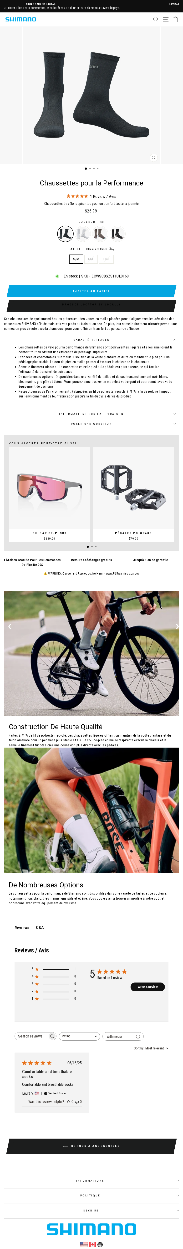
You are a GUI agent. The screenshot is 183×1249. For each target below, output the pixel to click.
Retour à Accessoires (95, 1146)
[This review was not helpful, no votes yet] (77, 1101)
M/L (91, 259)
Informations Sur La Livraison (91, 414)
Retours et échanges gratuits (91, 560)
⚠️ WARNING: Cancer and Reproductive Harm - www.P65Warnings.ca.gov (91, 573)
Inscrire (90, 1210)
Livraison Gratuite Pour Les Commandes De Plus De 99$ (32, 562)
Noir (65, 234)
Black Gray (117, 234)
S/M (76, 259)
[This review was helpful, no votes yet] (68, 1101)
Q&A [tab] (40, 927)
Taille (88, 249)
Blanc (83, 234)
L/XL (106, 259)
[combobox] (79, 1036)
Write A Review (148, 987)
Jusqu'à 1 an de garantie (150, 560)
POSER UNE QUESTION (91, 423)
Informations (90, 1180)
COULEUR (91, 221)
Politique (90, 1195)
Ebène (100, 234)
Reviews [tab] (22, 927)
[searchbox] (31, 1036)
